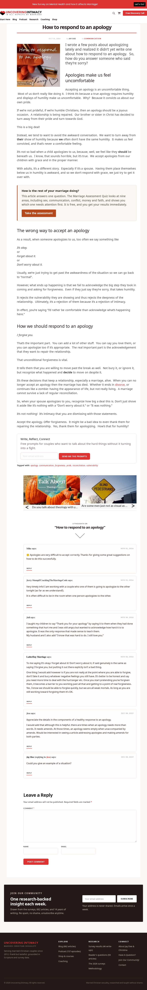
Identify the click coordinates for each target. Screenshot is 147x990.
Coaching (45, 19)
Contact (122, 964)
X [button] (144, 2)
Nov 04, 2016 (127, 617)
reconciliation (78, 465)
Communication (92, 38)
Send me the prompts (74, 456)
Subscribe (127, 898)
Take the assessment (39, 213)
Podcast (23, 19)
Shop (54, 19)
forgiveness (60, 465)
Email (64, 846)
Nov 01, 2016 (127, 548)
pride (68, 465)
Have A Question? (127, 954)
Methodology (95, 968)
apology (34, 465)
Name (26, 846)
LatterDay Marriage (36, 656)
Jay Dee (72, 38)
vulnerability (92, 465)
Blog (14, 19)
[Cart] (119, 13)
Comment (28, 808)
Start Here (5, 19)
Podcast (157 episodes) (69, 951)
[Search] (114, 13)
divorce (120, 385)
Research (33, 19)
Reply (29, 568)
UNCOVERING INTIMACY (21, 944)
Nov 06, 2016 (127, 657)
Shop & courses (66, 956)
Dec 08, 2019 (127, 713)
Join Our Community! (129, 959)
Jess (48, 757)
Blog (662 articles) (67, 946)
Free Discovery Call (135, 13)
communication (46, 465)
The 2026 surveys (97, 963)
